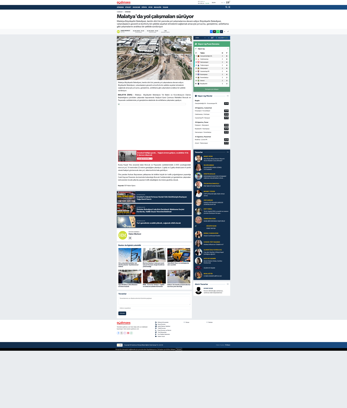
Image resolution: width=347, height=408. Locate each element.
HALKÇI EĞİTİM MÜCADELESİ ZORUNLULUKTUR (213, 203)
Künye (187, 322)
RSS (120, 345)
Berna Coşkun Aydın (211, 233)
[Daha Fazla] (221, 31)
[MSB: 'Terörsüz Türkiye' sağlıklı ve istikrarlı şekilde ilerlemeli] (154, 276)
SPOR (150, 7)
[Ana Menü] (229, 7)
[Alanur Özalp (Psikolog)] (198, 252)
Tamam (178, 349)
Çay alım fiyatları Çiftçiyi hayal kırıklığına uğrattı (214, 253)
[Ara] (226, 7)
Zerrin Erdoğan (210, 218)
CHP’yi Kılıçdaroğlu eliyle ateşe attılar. (214, 195)
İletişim (210, 322)
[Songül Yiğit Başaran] (198, 243)
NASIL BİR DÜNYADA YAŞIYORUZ (214, 221)
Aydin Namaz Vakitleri (164, 326)
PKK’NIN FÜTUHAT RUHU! (212, 186)
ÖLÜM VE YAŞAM (209, 268)
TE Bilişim (227, 345)
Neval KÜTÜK (208, 273)
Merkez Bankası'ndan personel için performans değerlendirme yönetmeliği (153, 264)
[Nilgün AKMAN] (198, 167)
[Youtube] (128, 333)
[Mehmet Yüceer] (198, 193)
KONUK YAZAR (208, 288)
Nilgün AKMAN (209, 165)
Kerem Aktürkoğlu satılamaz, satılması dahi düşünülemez (213, 292)
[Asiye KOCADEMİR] (198, 261)
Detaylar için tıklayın (212, 89)
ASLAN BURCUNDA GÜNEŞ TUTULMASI (212, 168)
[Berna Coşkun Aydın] (198, 234)
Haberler (120, 12)
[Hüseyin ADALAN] (198, 176)
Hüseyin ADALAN (209, 174)
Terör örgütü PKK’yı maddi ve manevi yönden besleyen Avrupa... (216, 212)
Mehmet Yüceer (209, 191)
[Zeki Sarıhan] (198, 202)
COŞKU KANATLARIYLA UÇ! (213, 276)
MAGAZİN (157, 7)
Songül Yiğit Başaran (212, 242)
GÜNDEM (120, 7)
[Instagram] (124, 333)
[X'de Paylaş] (214, 31)
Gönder (122, 313)
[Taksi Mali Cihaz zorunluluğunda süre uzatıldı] (178, 255)
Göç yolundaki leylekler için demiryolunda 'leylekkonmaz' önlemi (128, 264)
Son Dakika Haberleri (164, 334)
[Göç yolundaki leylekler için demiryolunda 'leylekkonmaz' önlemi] (129, 255)
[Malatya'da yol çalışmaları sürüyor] (154, 58)
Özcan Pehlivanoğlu (211, 183)
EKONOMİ (136, 7)
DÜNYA (144, 7)
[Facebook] (118, 333)
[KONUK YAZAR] (198, 290)
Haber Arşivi (161, 336)
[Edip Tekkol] (198, 211)
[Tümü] (228, 152)
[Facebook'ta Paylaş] (211, 31)
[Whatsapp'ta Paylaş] (217, 31)
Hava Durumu (161, 324)
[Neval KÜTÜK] (198, 275)
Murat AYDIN (208, 156)
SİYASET (128, 7)
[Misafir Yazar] (200, 226)
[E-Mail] (130, 238)
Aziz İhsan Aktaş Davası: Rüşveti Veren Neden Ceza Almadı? (214, 159)
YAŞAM (165, 7)
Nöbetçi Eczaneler (163, 322)
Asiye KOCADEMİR (210, 258)
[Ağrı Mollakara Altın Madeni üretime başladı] (129, 276)
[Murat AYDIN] (198, 158)
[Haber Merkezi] (122, 235)
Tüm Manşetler (162, 332)
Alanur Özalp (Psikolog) (213, 250)
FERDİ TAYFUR (210, 228)
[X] (121, 333)
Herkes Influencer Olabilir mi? (214, 244)
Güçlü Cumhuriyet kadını (212, 236)
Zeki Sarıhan (208, 200)
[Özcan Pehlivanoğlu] (198, 185)
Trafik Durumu (162, 328)
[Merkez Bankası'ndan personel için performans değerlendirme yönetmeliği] (154, 255)
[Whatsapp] (131, 333)
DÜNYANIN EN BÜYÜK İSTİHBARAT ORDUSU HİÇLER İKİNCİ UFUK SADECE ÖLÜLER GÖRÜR (215, 177)
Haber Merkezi (135, 234)
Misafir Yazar (211, 226)
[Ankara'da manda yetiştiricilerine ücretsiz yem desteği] (178, 276)
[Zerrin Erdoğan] (198, 220)
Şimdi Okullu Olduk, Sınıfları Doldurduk (213, 262)
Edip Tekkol (208, 209)
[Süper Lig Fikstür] (228, 96)
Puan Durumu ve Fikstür (164, 330)
